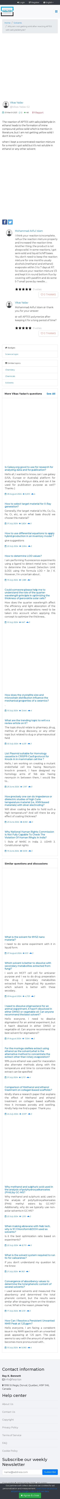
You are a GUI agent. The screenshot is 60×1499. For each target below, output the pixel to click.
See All (51, 393)
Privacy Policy (10, 1427)
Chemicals (10, 376)
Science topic (11, 354)
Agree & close (31, 1495)
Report (39, 112)
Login (22, 2)
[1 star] (16, 289)
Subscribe (50, 1472)
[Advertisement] (30, 69)
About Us (7, 1404)
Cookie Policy (10, 1450)
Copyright (8, 1419)
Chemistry (10, 370)
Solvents (9, 383)
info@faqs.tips (13, 1379)
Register (35, 2)
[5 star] (30, 289)
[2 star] (20, 289)
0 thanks (50, 294)
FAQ (4, 1443)
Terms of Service (11, 1435)
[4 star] (26, 289)
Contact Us (8, 1412)
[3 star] (23, 289)
